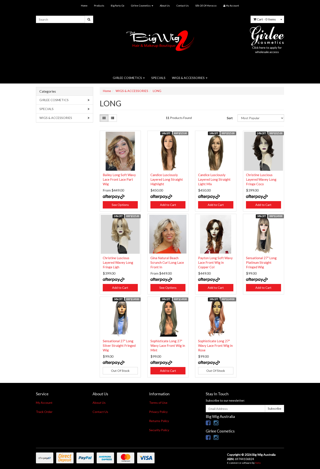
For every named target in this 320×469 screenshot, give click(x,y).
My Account (44, 402)
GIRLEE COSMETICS (128, 78)
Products (99, 5)
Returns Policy (159, 421)
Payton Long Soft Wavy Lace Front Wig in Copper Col (215, 262)
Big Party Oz (117, 5)
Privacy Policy (158, 412)
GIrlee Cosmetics (141, 5)
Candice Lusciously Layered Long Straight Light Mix (214, 179)
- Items (266, 19)
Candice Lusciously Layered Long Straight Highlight (166, 179)
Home (84, 5)
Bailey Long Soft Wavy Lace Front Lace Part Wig (119, 179)
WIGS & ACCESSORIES (188, 78)
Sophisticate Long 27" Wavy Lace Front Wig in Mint (167, 345)
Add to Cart (168, 205)
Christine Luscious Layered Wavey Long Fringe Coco (261, 179)
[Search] (89, 19)
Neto (258, 462)
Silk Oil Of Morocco (205, 5)
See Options (120, 205)
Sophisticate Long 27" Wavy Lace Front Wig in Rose (215, 345)
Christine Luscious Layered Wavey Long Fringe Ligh (118, 262)
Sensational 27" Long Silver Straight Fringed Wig (119, 345)
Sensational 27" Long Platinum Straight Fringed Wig (261, 262)
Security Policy (159, 430)
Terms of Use (158, 402)
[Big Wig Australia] (160, 39)
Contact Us (182, 5)
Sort (230, 118)
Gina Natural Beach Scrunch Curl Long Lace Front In (167, 262)
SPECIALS (158, 78)
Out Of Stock (120, 370)
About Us (165, 5)
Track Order (44, 412)
